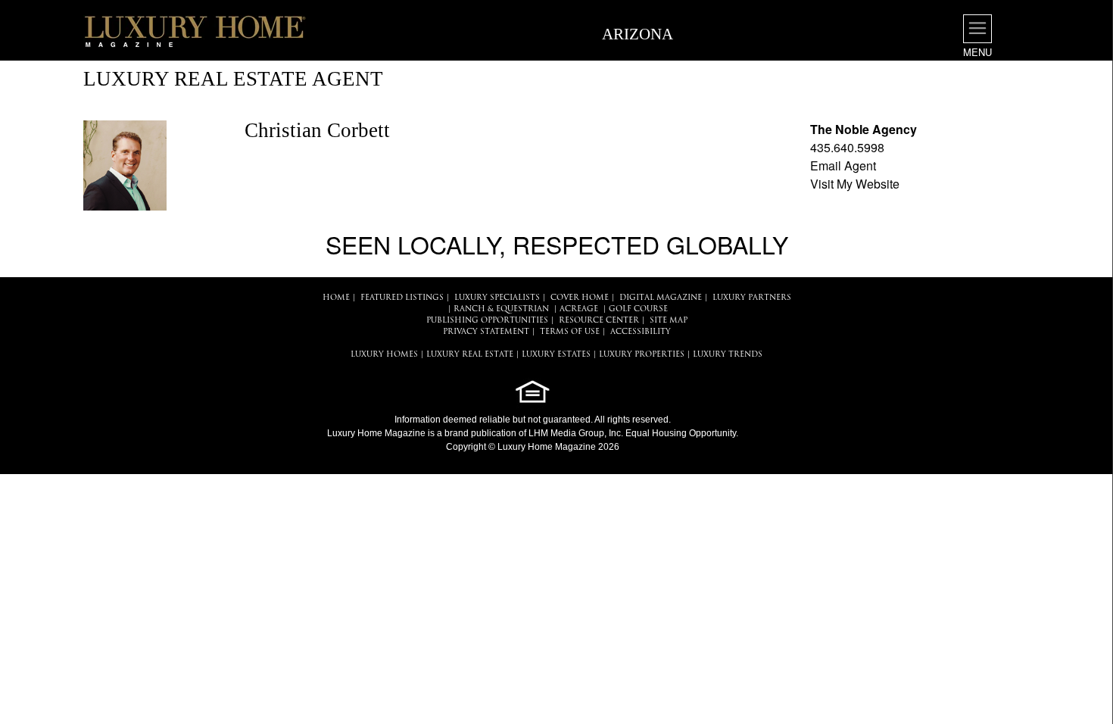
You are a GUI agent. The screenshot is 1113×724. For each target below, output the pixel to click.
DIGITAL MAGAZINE (660, 298)
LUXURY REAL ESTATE (469, 355)
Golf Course (638, 309)
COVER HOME (579, 298)
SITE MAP (668, 321)
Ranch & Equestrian (501, 309)
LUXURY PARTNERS (751, 298)
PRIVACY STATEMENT (486, 332)
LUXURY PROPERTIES (641, 355)
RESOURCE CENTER (599, 321)
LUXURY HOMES (384, 355)
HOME (336, 298)
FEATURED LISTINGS (402, 298)
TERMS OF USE (570, 332)
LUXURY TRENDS (727, 355)
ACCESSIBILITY (640, 332)
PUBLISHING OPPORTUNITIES (487, 321)
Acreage (579, 309)
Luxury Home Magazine (376, 433)
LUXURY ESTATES (556, 355)
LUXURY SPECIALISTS (497, 298)
